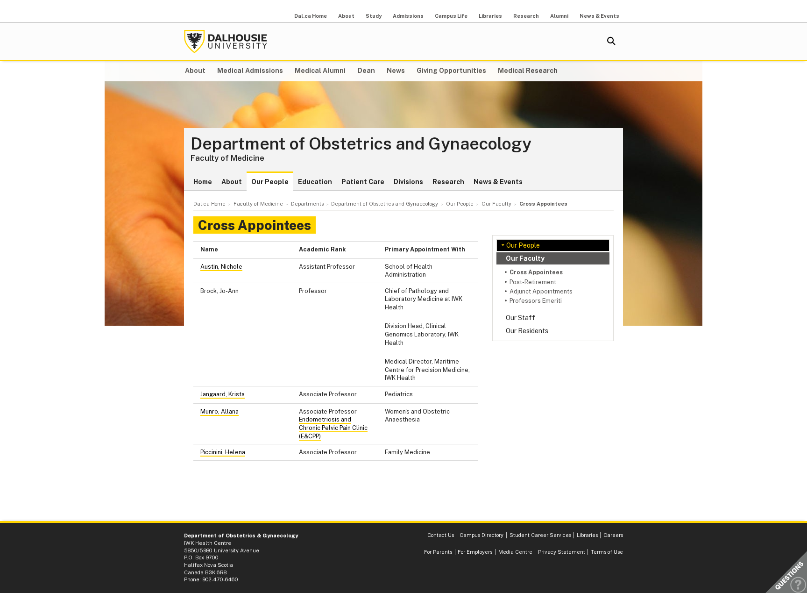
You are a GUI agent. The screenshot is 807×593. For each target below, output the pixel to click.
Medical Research (528, 70)
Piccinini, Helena (222, 452)
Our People (270, 182)
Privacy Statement (561, 552)
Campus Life (451, 16)
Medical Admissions (250, 70)
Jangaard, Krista (222, 394)
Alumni (559, 16)
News (396, 70)
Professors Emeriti (536, 300)
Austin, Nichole (221, 266)
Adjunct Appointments (541, 291)
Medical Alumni (320, 70)
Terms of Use (607, 552)
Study (374, 16)
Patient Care (362, 182)
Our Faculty (525, 258)
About (346, 16)
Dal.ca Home (310, 16)
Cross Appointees (536, 272)
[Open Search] (611, 41)
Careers (613, 535)
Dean (366, 70)
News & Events (599, 16)
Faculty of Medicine (227, 158)
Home (202, 182)
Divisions (408, 182)
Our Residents (527, 331)
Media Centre (515, 552)
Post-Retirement (533, 282)
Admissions (408, 16)
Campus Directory (481, 535)
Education (315, 182)
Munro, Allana (219, 411)
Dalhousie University (225, 41)
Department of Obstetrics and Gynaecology (361, 144)
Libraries (490, 16)
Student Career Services (540, 535)
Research (526, 16)
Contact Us (440, 535)
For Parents (438, 552)
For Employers (475, 552)
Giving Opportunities (451, 70)
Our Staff (520, 318)
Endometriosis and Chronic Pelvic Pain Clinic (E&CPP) (333, 427)
